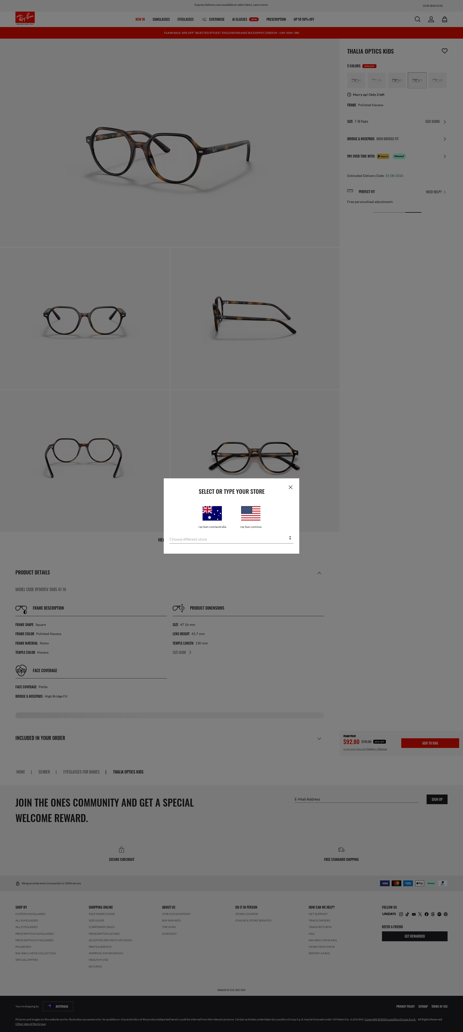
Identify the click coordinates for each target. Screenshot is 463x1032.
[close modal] (290, 487)
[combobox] (231, 538)
